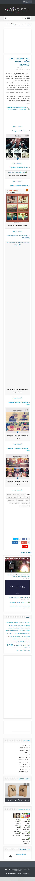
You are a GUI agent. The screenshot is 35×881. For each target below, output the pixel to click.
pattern (21, 650)
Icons (24, 628)
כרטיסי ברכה (21, 622)
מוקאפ (15, 647)
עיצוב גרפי (20, 500)
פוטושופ (17, 503)
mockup (18, 625)
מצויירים (19, 630)
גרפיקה (19, 873)
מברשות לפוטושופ (23, 759)
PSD (27, 497)
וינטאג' (16, 622)
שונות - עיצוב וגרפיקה (20, 69)
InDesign (15, 630)
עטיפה (20, 639)
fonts (24, 633)
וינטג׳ (27, 500)
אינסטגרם (20, 497)
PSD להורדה (24, 745)
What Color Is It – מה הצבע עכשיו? (19, 597)
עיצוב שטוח (24, 639)
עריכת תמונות (25, 503)
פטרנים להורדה (24, 769)
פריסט (11, 503)
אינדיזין (28, 650)
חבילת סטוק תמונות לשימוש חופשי (19, 606)
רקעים (21, 506)
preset (9, 494)
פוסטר (18, 647)
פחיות (28, 625)
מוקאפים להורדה (23, 764)
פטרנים (10, 641)
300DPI (23, 645)
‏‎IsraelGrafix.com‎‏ (21, 854)
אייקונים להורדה (24, 748)
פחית (21, 647)
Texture (10, 628)
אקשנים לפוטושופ (11, 497)
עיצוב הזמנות (11, 647)
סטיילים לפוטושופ (10, 622)
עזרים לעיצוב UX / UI (25, 636)
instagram (16, 494)
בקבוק (11, 636)
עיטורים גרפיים (9, 630)
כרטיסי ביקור (15, 628)
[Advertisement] (17, 41)
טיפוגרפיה (15, 641)
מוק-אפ (21, 633)
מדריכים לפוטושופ (23, 762)
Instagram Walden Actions (20, 131)
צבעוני (26, 506)
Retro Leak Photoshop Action (19, 185)
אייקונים (28, 628)
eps (10, 625)
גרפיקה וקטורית (24, 750)
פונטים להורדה (24, 767)
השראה (20, 628)
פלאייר (18, 636)
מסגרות (14, 625)
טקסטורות (25, 755)
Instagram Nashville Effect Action (17, 107)
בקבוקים (28, 633)
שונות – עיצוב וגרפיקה (22, 771)
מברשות (27, 622)
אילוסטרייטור (26, 648)
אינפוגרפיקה (27, 641)
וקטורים (10, 645)
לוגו (18, 642)
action (22, 494)
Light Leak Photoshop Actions (19, 167)
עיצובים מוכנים (11, 500)
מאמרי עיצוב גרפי (23, 757)
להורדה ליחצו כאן (17, 126)
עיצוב (17, 639)
